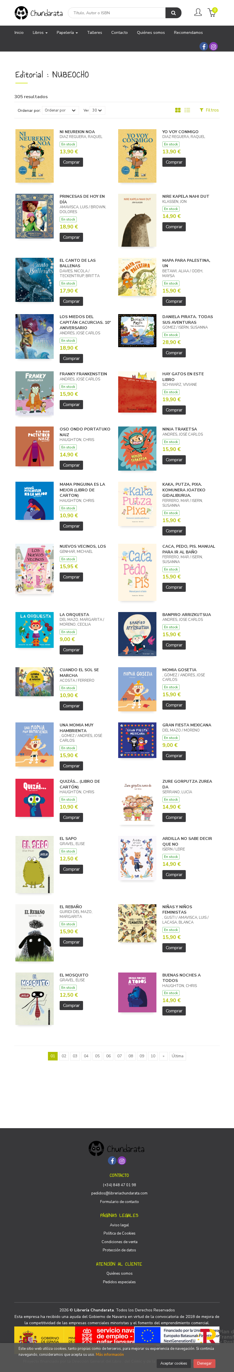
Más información (110, 1354)
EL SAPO (68, 838)
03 (75, 1056)
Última (177, 1056)
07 (119, 1056)
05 (97, 1056)
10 (153, 1056)
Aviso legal (119, 1225)
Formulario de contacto (119, 1201)
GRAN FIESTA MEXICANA (186, 725)
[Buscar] (173, 12)
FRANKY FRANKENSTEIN (83, 374)
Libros (39, 32)
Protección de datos (119, 1250)
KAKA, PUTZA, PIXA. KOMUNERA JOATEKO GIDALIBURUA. (183, 490)
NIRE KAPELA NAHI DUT (185, 196)
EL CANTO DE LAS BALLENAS (78, 263)
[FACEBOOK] (203, 46)
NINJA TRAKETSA (179, 429)
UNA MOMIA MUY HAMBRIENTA (76, 728)
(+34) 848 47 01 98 (119, 1185)
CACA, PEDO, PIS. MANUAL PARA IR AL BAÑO (188, 549)
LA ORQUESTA (74, 614)
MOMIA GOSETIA (179, 670)
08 (130, 1056)
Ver (86, 110)
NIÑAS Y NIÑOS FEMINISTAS (177, 909)
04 (86, 1056)
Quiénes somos (119, 1273)
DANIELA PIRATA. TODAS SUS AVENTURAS (187, 319)
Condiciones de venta (120, 1242)
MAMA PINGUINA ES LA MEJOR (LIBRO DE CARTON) (82, 490)
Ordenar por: (29, 111)
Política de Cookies (120, 1233)
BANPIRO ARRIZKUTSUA (186, 614)
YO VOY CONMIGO (180, 132)
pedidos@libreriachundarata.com (119, 1193)
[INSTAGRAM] (213, 46)
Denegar (204, 1363)
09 (142, 1056)
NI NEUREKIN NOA (77, 132)
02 (64, 1056)
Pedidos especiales (119, 1282)
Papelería (66, 32)
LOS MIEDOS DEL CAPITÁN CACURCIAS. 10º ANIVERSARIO (85, 322)
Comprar (71, 162)
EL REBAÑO (71, 907)
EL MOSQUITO (74, 975)
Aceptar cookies (173, 1363)
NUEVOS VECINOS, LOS (83, 546)
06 (108, 1056)
